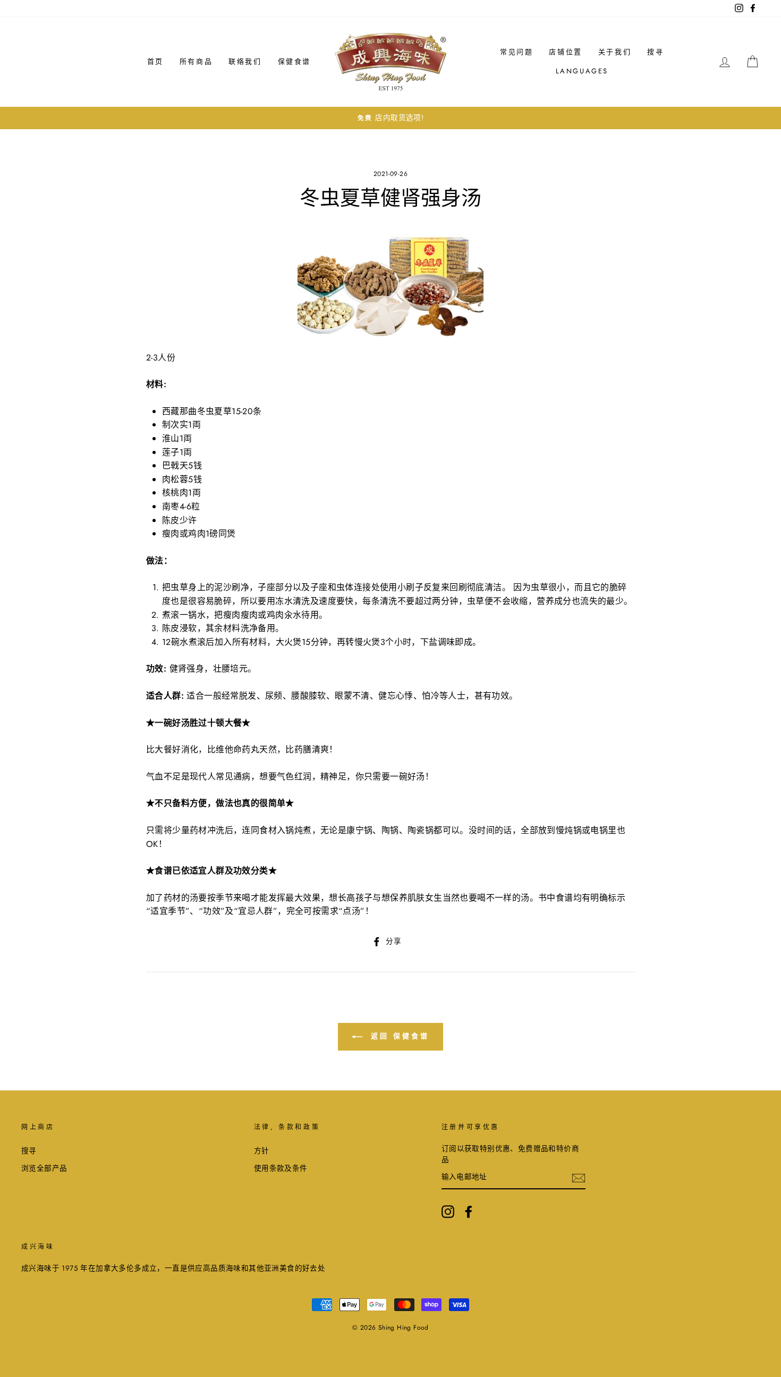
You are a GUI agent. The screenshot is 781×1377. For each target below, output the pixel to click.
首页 (155, 61)
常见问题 (516, 52)
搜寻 (655, 52)
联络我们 (244, 61)
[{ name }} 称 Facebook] (468, 1211)
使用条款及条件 (281, 1168)
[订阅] (578, 1178)
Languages (582, 71)
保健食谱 (294, 61)
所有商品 (196, 61)
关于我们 (614, 52)
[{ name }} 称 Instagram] (448, 1211)
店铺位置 (565, 52)
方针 (261, 1150)
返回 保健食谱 (398, 1036)
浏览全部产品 (44, 1168)
